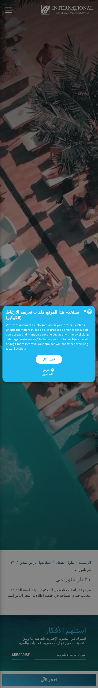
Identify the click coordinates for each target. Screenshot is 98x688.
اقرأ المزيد (12, 349)
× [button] (85, 311)
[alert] (49, 344)
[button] (49, 371)
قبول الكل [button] (49, 359)
